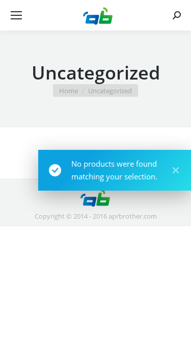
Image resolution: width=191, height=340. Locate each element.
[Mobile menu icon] (16, 15)
